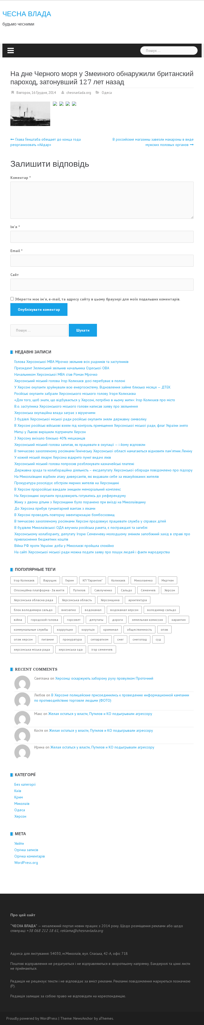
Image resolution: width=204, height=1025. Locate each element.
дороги (117, 620)
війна (18, 620)
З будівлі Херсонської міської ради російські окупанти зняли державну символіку (80, 419)
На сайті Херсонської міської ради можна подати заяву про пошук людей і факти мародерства (92, 552)
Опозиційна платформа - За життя (39, 590)
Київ (17, 790)
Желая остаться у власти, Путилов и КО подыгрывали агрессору (100, 713)
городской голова (44, 620)
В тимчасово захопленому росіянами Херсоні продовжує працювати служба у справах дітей (90, 521)
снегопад (140, 639)
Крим (18, 797)
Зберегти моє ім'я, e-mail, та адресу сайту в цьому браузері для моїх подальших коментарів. (97, 299)
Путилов (79, 590)
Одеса (107, 92)
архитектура (137, 600)
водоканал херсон (124, 610)
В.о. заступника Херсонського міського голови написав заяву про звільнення (76, 406)
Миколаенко (143, 580)
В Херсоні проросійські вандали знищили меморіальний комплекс (67, 489)
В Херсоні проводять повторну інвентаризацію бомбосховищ (64, 514)
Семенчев (148, 590)
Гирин (69, 580)
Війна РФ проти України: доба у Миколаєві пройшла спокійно (64, 545)
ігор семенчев (102, 649)
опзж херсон (23, 639)
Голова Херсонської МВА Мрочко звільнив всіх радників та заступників (71, 361)
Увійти (19, 843)
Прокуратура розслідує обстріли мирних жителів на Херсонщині (66, 482)
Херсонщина (110, 600)
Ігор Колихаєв (24, 580)
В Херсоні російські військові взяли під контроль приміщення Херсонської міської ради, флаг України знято (101, 425)
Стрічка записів (26, 849)
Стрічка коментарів (29, 856)
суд (158, 639)
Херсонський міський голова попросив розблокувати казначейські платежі (74, 463)
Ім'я (15, 226)
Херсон (169, 590)
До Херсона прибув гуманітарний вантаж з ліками (54, 508)
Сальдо (126, 590)
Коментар (20, 177)
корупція (88, 629)
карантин (179, 620)
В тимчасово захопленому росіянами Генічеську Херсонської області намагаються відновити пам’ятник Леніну (103, 451)
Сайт (14, 274)
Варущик (50, 580)
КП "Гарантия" (93, 580)
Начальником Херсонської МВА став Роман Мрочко (55, 374)
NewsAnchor (83, 1018)
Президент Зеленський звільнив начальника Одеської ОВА (61, 368)
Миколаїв (21, 803)
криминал (110, 629)
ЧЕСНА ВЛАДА (26, 14)
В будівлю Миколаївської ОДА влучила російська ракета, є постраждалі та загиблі (80, 527)
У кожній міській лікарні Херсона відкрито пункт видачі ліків (62, 457)
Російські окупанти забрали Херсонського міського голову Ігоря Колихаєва (75, 393)
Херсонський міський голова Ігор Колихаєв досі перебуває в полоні (69, 380)
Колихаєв (118, 580)
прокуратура (72, 639)
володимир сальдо (161, 610)
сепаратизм (99, 639)
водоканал (93, 610)
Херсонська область (77, 600)
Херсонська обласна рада (33, 600)
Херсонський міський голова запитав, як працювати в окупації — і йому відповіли (79, 444)
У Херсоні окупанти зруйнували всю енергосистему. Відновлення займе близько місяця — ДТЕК (92, 387)
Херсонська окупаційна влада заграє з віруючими (54, 412)
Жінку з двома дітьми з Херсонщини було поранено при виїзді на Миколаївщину (80, 502)
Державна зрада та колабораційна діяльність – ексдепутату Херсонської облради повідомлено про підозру (103, 470)
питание (47, 639)
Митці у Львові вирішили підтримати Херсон (50, 431)
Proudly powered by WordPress (31, 1018)
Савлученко (103, 590)
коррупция (65, 629)
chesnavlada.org (78, 92)
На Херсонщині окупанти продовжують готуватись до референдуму (70, 495)
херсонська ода (71, 649)
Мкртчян (168, 580)
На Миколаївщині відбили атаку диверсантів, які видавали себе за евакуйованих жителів (86, 476)
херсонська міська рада (32, 649)
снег (120, 639)
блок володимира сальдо (33, 610)
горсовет (73, 620)
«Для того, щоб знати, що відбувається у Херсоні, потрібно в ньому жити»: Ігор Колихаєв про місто (94, 400)
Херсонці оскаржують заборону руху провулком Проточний (104, 678)
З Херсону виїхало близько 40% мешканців (49, 438)
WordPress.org (26, 862)
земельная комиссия (147, 620)
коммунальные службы (31, 629)
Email (16, 250)
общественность (139, 629)
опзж (164, 629)
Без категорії (25, 784)
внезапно (68, 610)
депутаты (96, 620)
